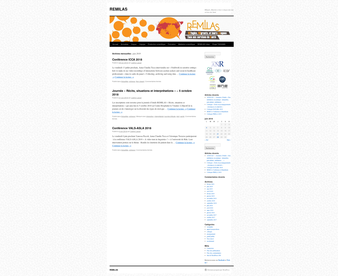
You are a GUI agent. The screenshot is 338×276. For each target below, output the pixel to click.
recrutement (210, 241)
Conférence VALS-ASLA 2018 (131, 128)
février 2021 (210, 184)
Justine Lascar (136, 63)
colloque (132, 81)
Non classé (140, 81)
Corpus (134, 44)
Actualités (124, 44)
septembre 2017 (212, 220)
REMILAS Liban (204, 44)
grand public (211, 236)
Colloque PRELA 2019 (214, 114)
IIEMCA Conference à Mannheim (217, 111)
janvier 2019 (211, 196)
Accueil (115, 44)
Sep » (229, 140)
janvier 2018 (211, 212)
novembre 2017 (212, 215)
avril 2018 (210, 208)
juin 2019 (210, 186)
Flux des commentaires (214, 253)
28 (218, 137)
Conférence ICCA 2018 (127, 59)
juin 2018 (210, 205)
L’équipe (142, 44)
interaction (150, 116)
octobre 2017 (211, 217)
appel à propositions (213, 229)
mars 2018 (210, 210)
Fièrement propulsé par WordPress (218, 270)
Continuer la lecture (124, 77)
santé (182, 116)
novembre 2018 (212, 198)
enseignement (211, 234)
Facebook (221, 260)
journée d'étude (170, 116)
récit (177, 116)
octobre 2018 (211, 201)
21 (218, 134)
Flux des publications (213, 250)
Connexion (210, 248)
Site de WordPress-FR (214, 255)
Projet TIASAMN (218, 44)
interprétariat (159, 116)
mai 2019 (210, 189)
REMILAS (118, 9)
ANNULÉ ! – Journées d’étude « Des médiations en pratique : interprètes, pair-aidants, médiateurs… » (219, 99)
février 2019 (210, 193)
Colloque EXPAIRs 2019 (215, 109)
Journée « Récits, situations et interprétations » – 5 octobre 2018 (152, 92)
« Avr (206, 140)
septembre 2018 (212, 203)
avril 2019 (210, 191)
